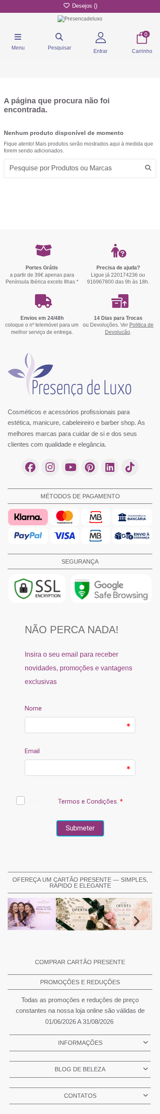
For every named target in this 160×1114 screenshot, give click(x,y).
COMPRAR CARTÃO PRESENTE (80, 962)
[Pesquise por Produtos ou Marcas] (148, 168)
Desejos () (83, 6)
